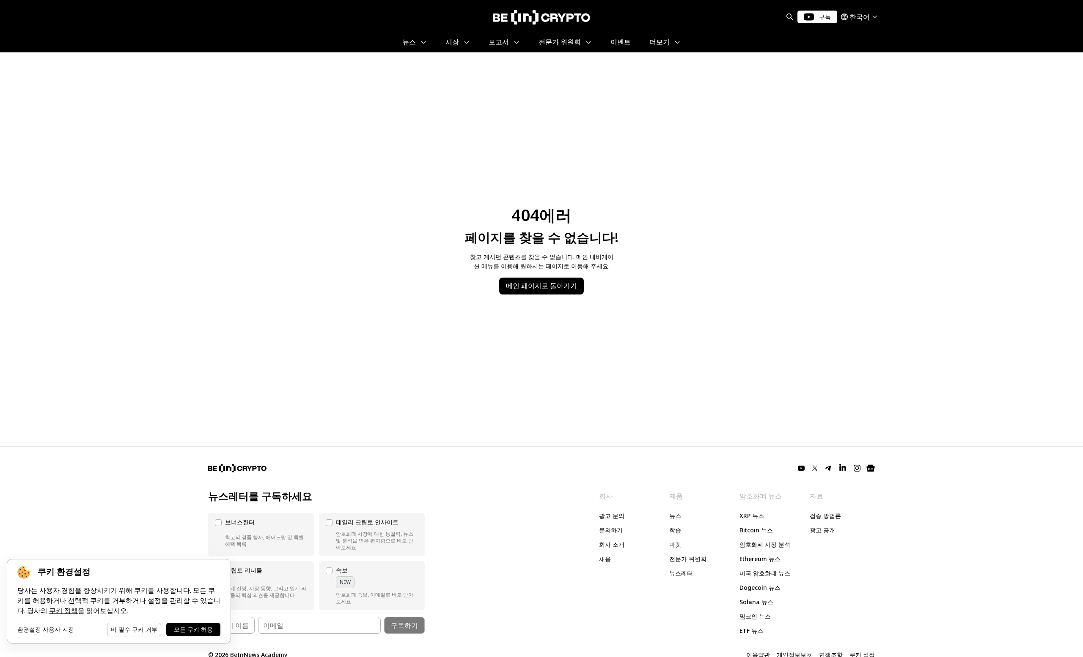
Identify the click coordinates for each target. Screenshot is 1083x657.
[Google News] (870, 468)
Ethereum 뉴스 (760, 559)
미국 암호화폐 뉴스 (764, 573)
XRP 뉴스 (751, 516)
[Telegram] (828, 468)
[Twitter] (815, 468)
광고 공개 (822, 530)
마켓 (675, 544)
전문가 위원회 (687, 559)
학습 (675, 530)
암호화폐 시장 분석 (764, 544)
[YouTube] (801, 468)
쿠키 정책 (63, 610)
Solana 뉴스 (756, 602)
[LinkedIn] (843, 468)
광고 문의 (611, 516)
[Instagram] (857, 468)
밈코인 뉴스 (755, 616)
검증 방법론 (825, 516)
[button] (261, 534)
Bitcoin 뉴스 (756, 530)
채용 (605, 559)
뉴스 (675, 516)
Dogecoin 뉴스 (760, 587)
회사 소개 (611, 544)
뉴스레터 (681, 573)
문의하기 (611, 530)
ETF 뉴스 (751, 631)
